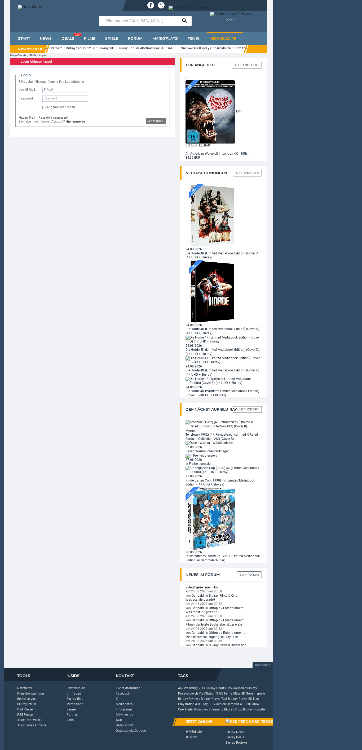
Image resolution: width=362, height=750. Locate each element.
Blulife (32, 55)
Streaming (216, 709)
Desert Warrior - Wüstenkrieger (207, 451)
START (24, 38)
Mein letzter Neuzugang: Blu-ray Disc (212, 637)
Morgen (191, 430)
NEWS (46, 38)
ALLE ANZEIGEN (247, 409)
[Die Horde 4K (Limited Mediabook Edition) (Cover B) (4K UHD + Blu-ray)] (210, 291)
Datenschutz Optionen (132, 730)
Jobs (70, 720)
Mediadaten (124, 704)
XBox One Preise (29, 720)
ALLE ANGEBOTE (247, 65)
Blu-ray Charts (216, 688)
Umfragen (74, 693)
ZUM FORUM (249, 574)
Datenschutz (125, 725)
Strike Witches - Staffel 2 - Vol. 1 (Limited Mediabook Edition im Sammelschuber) (223, 558)
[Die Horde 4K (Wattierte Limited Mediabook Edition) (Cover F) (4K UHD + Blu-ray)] (224, 381)
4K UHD (245, 704)
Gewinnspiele (76, 688)
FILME (89, 38)
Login (230, 19)
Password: (26, 98)
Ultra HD (239, 693)
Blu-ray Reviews (189, 699)
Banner (72, 709)
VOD (201, 688)
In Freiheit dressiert (199, 464)
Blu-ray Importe (254, 709)
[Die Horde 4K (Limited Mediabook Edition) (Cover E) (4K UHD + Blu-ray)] (224, 360)
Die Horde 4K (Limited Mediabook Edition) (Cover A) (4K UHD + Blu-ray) (222, 255)
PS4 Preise (25, 709)
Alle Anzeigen (247, 173)
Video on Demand (226, 704)
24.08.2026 (194, 249)
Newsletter (24, 688)
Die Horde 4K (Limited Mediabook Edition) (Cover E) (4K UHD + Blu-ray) (222, 372)
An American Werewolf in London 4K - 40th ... (218, 153)
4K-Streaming (188, 688)
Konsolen (201, 709)
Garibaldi (198, 595)
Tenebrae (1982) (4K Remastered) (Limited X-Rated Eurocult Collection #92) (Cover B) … (222, 437)
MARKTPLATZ (165, 38)
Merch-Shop (75, 704)
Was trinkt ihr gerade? (201, 612)
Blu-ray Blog (75, 699)
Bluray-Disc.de (18, 55)
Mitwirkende (124, 715)
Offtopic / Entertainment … (227, 608)
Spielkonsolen (236, 688)
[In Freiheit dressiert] (201, 455)
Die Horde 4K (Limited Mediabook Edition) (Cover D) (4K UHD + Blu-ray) (222, 352)
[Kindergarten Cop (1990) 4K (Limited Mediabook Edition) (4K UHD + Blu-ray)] (224, 470)
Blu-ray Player (238, 699)
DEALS (70, 37)
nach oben (262, 665)
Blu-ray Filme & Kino (223, 595)
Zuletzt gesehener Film (202, 587)
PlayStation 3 (208, 693)
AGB (119, 720)
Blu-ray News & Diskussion (227, 645)
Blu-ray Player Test (214, 699)
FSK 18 (193, 38)
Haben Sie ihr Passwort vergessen (43, 117)
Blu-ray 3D (205, 704)
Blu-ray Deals (235, 737)
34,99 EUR (193, 157)
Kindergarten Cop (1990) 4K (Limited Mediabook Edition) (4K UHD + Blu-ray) (220, 483)
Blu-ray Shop (233, 709)
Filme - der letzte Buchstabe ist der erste (214, 624)
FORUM (135, 38)
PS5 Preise (25, 715)
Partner (72, 715)
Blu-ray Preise (27, 704)
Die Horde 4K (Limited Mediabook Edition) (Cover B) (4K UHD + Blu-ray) (222, 331)
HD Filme (225, 693)
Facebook (123, 693)
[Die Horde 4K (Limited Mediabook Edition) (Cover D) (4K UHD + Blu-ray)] (224, 339)
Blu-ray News (235, 732)
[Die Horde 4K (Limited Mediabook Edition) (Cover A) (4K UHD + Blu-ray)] (210, 215)
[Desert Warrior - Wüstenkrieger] (209, 443)
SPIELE (111, 38)
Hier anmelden (76, 121)
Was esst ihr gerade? (200, 599)
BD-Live (253, 699)
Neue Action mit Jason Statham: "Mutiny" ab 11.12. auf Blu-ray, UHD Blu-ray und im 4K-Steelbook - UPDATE (95, 48)
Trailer (188, 709)
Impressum (124, 709)
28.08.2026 (194, 552)
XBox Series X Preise (31, 725)
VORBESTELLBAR (198, 145)
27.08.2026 (194, 447)
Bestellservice (26, 699)
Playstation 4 (187, 704)
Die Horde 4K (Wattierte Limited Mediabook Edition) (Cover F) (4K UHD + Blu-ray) (222, 393)
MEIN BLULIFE (222, 38)
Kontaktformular (128, 688)
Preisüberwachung (30, 693)
